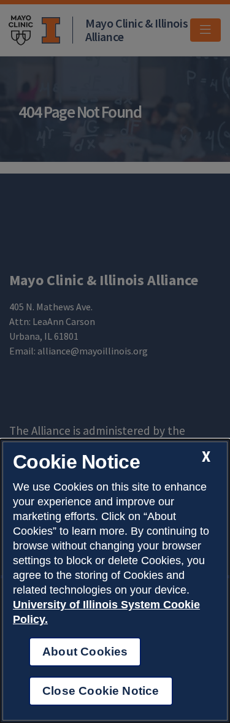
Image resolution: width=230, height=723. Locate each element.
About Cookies (85, 651)
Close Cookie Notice (100, 690)
